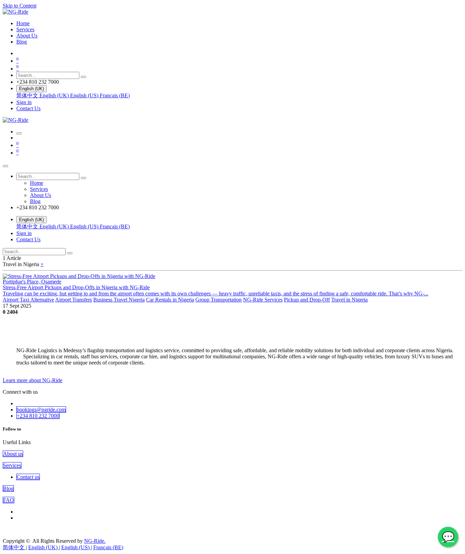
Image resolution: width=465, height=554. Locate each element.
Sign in (24, 102)
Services (12, 465)
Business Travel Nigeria (119, 300)
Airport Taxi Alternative (28, 300)
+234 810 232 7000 (38, 416)
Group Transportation (218, 300)
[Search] (83, 77)
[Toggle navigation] (19, 133)
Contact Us (28, 108)
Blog (8, 488)
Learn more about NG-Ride (32, 380)
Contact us (28, 477)
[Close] (5, 166)
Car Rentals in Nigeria (170, 300)
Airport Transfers (73, 300)
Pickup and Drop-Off (307, 300)
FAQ (8, 500)
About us (13, 454)
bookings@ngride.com (41, 409)
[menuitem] (23, 23)
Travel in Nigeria (349, 300)
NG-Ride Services (263, 300)
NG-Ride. (95, 541)
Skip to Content (19, 6)
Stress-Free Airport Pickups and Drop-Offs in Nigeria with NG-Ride (76, 287)
